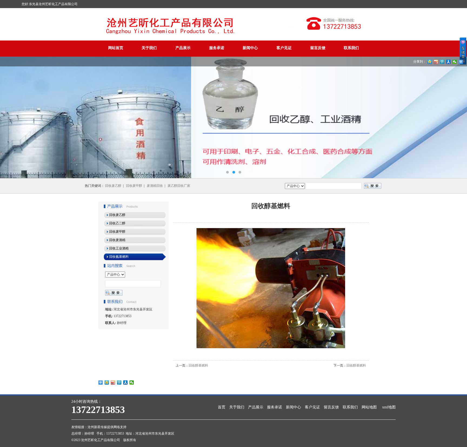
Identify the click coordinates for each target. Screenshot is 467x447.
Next (457, 117)
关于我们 (149, 48)
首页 (221, 407)
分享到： (419, 61)
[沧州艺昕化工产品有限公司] (233, 117)
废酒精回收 (155, 186)
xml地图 (389, 407)
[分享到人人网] (125, 382)
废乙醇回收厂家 (179, 186)
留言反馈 (317, 48)
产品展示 (183, 48)
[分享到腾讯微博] (119, 382)
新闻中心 (250, 48)
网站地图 (369, 407)
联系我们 (351, 48)
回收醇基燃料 (198, 365)
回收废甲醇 (134, 186)
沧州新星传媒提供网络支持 (107, 427)
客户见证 (284, 48)
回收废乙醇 (113, 186)
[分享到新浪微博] (113, 382)
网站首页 (115, 48)
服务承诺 (216, 48)
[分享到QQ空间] (107, 382)
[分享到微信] (131, 382)
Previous (9, 117)
